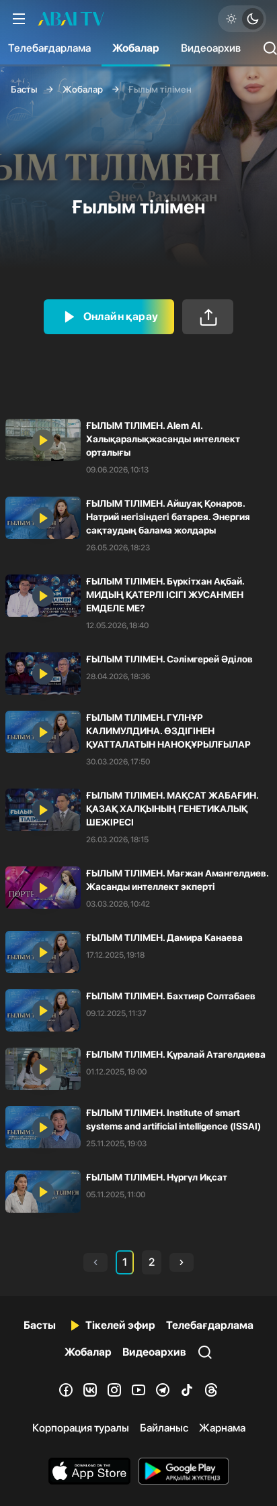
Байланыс (164, 1427)
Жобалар (135, 48)
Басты (24, 89)
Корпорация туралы (80, 1427)
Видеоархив (211, 48)
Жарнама (222, 1427)
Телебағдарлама (209, 1325)
